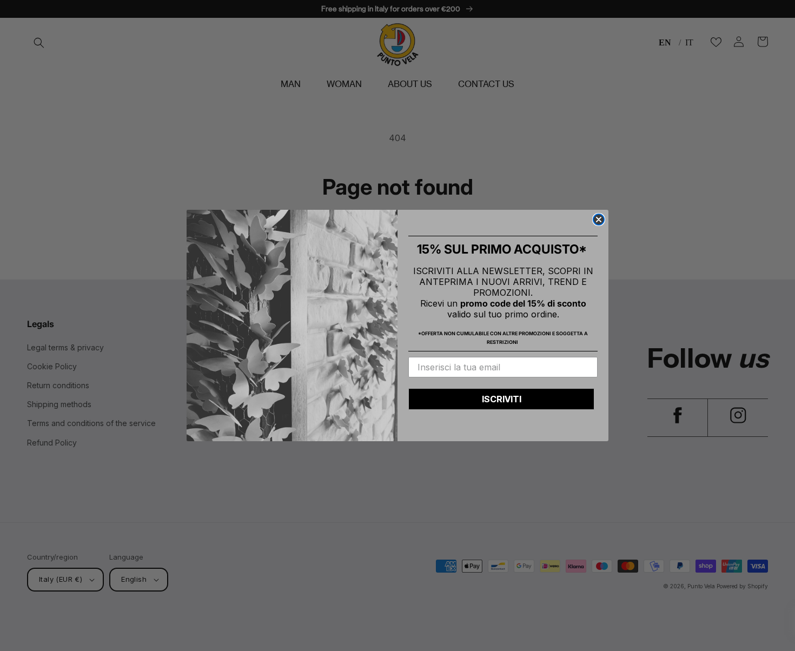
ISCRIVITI (501, 399)
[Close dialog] (598, 219)
